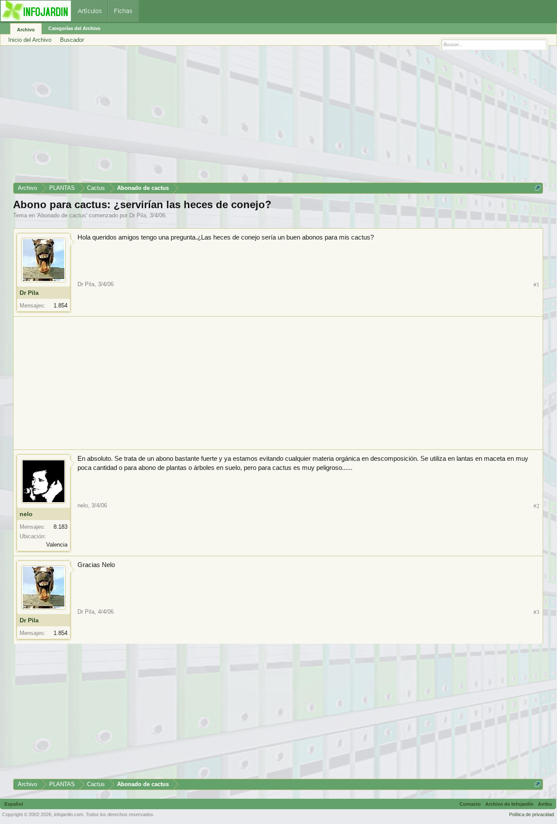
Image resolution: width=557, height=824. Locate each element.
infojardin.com (68, 814)
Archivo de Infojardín (509, 804)
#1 (537, 284)
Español (13, 804)
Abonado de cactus (61, 215)
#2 (537, 506)
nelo (26, 513)
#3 (537, 612)
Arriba (545, 804)
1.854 (60, 305)
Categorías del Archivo (74, 28)
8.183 (60, 526)
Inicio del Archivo (29, 40)
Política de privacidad (531, 814)
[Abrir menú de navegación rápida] (537, 188)
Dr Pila (137, 215)
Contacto (470, 804)
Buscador (72, 40)
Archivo (26, 29)
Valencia (56, 544)
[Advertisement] (274, 117)
